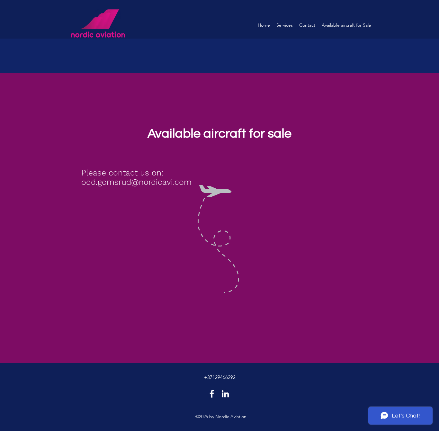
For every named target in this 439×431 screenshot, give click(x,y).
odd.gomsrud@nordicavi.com (136, 182)
